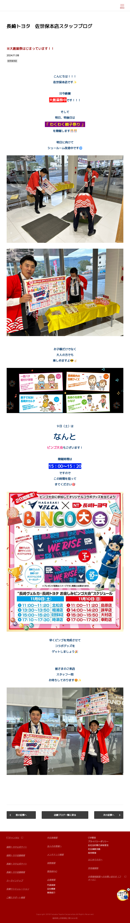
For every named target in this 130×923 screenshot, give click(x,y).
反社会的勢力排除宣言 (98, 845)
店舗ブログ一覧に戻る (65, 814)
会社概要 (51, 888)
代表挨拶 (51, 885)
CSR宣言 (92, 837)
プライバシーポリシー (98, 841)
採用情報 (92, 852)
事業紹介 (51, 892)
